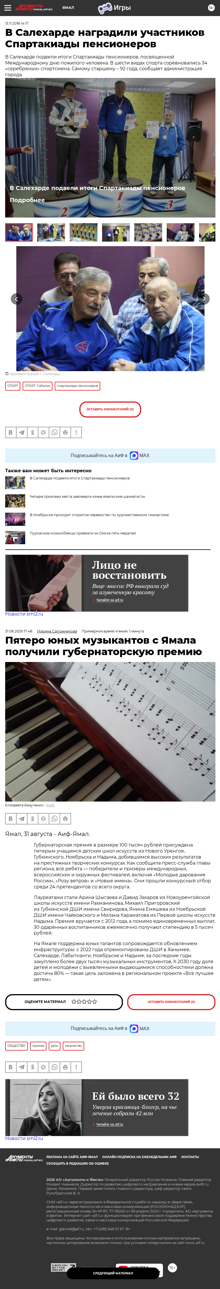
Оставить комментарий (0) (110, 409)
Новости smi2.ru (24, 614)
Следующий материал (113, 1273)
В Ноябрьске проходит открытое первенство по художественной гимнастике (99, 515)
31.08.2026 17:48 (18, 631)
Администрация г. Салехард (35, 374)
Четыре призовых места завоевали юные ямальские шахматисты (87, 496)
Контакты (190, 1157)
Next (204, 299)
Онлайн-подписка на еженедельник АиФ (139, 1157)
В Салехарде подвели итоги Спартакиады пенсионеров (97, 188)
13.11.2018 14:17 (16, 23)
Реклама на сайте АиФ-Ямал (72, 1157)
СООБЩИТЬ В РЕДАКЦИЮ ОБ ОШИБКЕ (77, 1163)
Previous (16, 299)
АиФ (50, 805)
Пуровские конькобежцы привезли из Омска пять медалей (83, 533)
